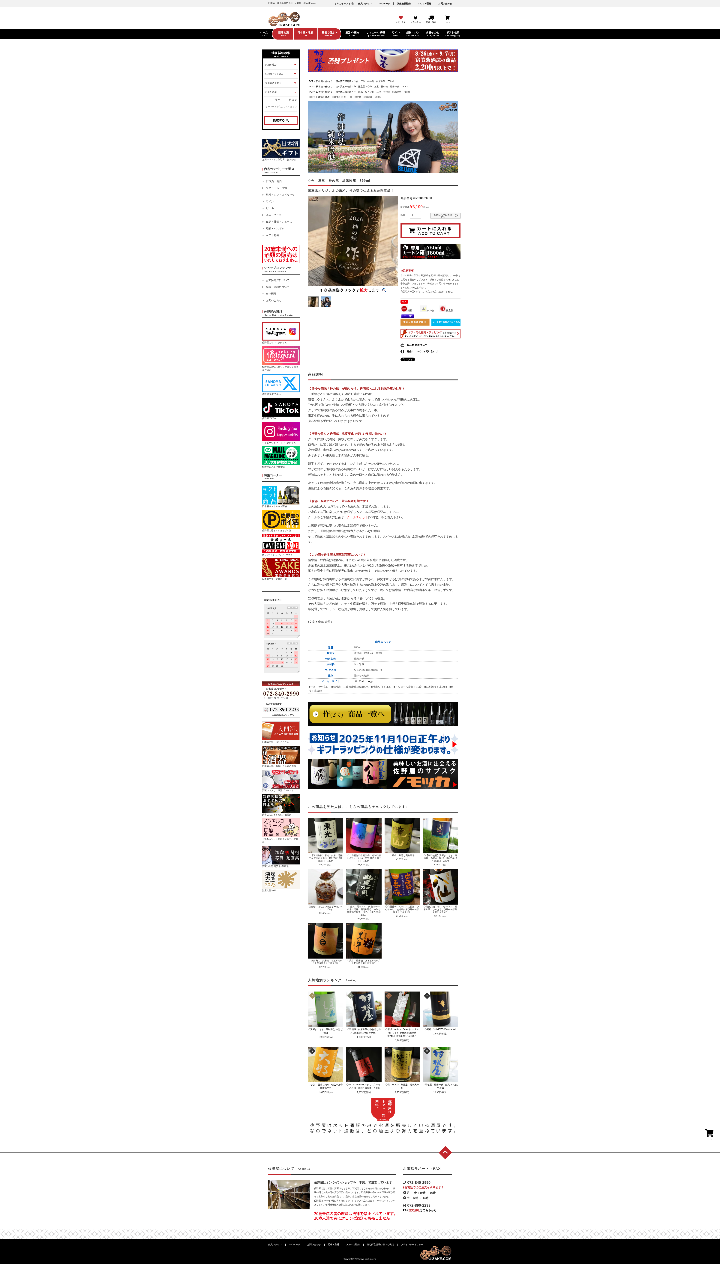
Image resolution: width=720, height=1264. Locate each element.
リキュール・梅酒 (276, 187)
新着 (410, 310)
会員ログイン (365, 3)
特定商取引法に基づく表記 (380, 1244)
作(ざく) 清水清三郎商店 (338, 81)
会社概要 (271, 293)
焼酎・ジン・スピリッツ (280, 194)
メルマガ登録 (424, 3)
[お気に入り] (401, 18)
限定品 (449, 310)
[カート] (447, 18)
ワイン (270, 201)
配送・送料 (333, 1244)
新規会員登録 (404, 3)
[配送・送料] (431, 18)
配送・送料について (278, 286)
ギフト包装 (272, 235)
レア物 (430, 310)
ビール (270, 208)
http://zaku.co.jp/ (363, 681)
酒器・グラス (274, 214)
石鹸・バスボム (275, 228)
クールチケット (357, 517)
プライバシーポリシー (412, 1244)
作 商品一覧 (360, 92)
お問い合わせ (445, 3)
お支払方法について (278, 280)
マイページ (384, 3)
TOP (311, 81)
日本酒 (319, 81)
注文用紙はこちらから (283, 714)
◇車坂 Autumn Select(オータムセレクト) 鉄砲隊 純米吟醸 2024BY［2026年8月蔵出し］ (402, 1032)
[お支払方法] (415, 18)
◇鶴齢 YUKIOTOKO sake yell (441, 1029)
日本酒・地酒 (274, 181)
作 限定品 (359, 86)
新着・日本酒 (332, 97)
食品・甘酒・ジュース (279, 221)
